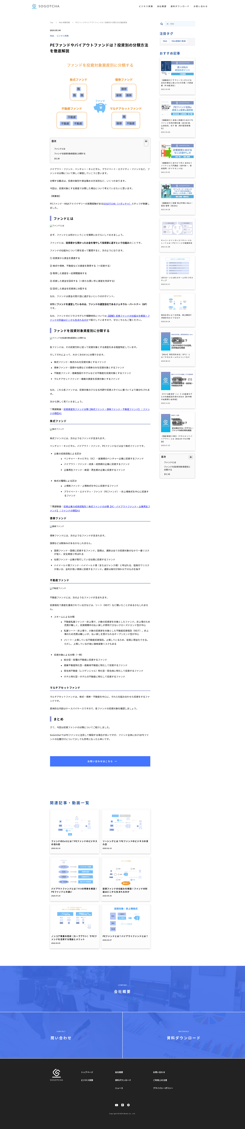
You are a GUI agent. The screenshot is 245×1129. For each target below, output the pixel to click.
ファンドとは (59, 148)
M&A (52, 36)
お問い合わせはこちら (102, 761)
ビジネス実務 (146, 6)
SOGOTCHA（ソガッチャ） (117, 203)
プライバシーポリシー (163, 1088)
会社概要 (162, 6)
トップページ (87, 1072)
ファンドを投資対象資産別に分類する (69, 153)
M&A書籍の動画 (179, 41)
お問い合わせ (201, 6)
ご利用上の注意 (160, 1080)
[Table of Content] (146, 142)
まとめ (57, 158)
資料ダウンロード (180, 6)
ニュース (119, 1088)
